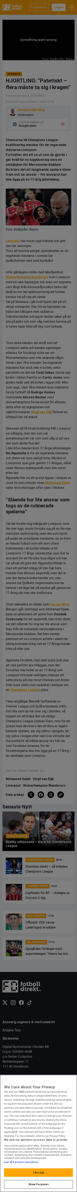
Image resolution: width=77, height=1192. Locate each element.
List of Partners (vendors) (21, 1162)
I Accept (38, 1172)
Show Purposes (38, 1184)
